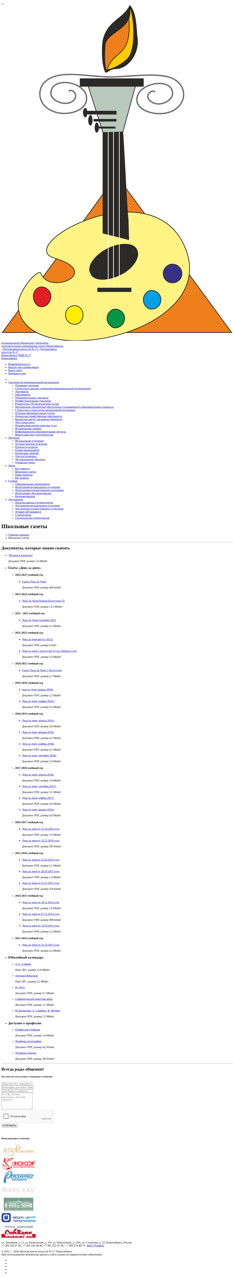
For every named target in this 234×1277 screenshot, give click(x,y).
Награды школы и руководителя (34, 502)
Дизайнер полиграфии (28, 1041)
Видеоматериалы (25, 496)
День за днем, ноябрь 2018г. (38, 743)
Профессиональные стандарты (33, 400)
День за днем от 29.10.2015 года (40, 871)
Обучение (14, 437)
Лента (11, 465)
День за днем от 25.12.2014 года (40, 914)
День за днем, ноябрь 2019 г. (38, 701)
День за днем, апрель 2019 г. (38, 720)
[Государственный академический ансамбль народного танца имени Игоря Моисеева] (18, 1155)
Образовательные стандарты (31, 397)
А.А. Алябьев (23, 964)
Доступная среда (25, 422)
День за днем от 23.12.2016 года (40, 840)
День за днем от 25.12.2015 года (40, 883)
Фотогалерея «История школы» (33, 493)
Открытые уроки (25, 462)
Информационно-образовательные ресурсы (40, 431)
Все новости (22, 468)
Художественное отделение (31, 444)
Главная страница (18, 534)
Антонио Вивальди (26, 975)
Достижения (15, 499)
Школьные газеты (25, 471)
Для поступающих (26, 456)
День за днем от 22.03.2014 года (40, 925)
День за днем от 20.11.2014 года (40, 902)
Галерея (12, 480)
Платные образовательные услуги (35, 413)
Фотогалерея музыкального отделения (37, 487)
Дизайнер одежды (25, 1052)
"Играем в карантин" (20, 555)
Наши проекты (24, 474)
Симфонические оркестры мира (33, 999)
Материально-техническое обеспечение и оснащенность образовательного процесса (64, 407)
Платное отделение (26, 447)
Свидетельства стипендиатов (32, 517)
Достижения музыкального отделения (37, 505)
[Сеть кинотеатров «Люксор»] (18, 1169)
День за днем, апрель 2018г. (38, 774)
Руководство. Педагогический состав (37, 403)
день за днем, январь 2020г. (38, 689)
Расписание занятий (27, 453)
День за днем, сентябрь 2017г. (39, 786)
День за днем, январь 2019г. (38, 732)
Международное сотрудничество (34, 434)
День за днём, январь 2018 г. (38, 809)
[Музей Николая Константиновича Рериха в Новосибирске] (18, 1209)
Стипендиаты (23, 514)
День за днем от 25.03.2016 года (40, 859)
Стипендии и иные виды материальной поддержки (45, 410)
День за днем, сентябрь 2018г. (39, 755)
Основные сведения (27, 385)
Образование (22, 394)
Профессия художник (27, 1029)
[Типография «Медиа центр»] (18, 1223)
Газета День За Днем (34, 581)
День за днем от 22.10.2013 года (40, 944)
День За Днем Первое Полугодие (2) (43, 600)
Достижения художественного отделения (39, 508)
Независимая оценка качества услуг (36, 425)
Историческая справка (28, 428)
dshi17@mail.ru (95, 1245)
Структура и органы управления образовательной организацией (53, 388)
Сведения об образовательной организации (33, 382)
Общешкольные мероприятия (32, 484)
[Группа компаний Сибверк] (18, 1236)
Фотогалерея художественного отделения (39, 490)
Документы (22, 391)
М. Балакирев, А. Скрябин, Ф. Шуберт (37, 1010)
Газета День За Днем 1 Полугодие (42, 670)
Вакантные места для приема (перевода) (38, 419)
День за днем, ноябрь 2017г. (38, 797)
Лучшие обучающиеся (28, 511)
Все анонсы (22, 477)
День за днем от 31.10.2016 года (40, 828)
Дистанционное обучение (30, 459)
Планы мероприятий (27, 450)
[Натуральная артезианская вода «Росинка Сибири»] (18, 1182)
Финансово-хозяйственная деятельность (38, 416)
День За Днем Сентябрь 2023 (39, 620)
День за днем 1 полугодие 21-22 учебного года (49, 651)
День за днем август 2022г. (37, 639)
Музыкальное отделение (29, 440)
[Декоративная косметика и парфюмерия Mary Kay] (18, 1196)
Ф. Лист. (20, 987)
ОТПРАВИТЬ (9, 1125)
